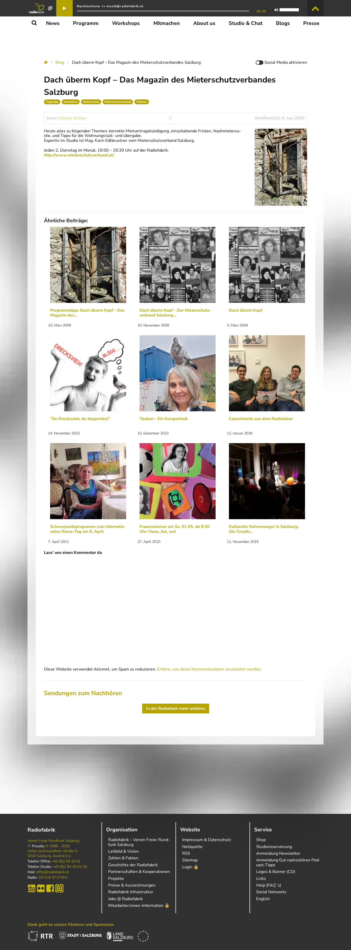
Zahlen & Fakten (123, 858)
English (263, 899)
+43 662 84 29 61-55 (70, 866)
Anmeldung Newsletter (278, 853)
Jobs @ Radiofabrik (125, 899)
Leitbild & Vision (123, 851)
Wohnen (141, 102)
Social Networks (271, 892)
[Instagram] (59, 888)
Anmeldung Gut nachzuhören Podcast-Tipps (288, 862)
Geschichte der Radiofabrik (133, 865)
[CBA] (31, 888)
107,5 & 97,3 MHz (52, 877)
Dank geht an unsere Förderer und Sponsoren (70, 924)
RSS (186, 853)
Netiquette (192, 847)
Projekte (116, 878)
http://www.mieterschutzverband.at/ (79, 155)
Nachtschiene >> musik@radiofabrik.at (110, 6)
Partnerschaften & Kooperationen (139, 871)
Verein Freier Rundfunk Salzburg (53, 841)
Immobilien (71, 102)
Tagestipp (52, 102)
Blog (60, 62)
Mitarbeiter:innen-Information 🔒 (139, 905)
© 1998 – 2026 (57, 846)
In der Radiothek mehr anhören (175, 708)
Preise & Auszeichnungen (131, 885)
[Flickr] (41, 888)
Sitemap (190, 860)
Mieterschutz (91, 102)
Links (261, 878)
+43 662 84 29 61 (66, 861)
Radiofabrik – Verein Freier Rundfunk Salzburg (139, 842)
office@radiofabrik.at (52, 872)
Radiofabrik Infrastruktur (130, 892)
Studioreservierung (274, 847)
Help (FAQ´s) (268, 885)
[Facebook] (50, 888)
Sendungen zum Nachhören (83, 693)
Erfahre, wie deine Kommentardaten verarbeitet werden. (209, 669)
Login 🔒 (190, 867)
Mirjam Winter (72, 118)
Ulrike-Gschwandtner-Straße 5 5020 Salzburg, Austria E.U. (52, 853)
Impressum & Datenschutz (206, 840)
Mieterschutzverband (118, 102)
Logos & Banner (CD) (275, 871)
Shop (261, 840)
